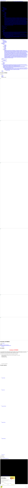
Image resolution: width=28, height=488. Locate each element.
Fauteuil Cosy (3, 454)
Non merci (3, 484)
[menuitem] (3, 7)
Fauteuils (3, 343)
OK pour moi (12, 484)
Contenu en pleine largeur (3, 0)
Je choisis (8, 484)
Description (3, 346)
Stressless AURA (3, 422)
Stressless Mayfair (4, 438)
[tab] (15, 346)
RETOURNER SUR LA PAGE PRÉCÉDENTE (5, 345)
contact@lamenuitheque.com (5, 458)
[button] (1, 487)
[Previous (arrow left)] (0, 487)
